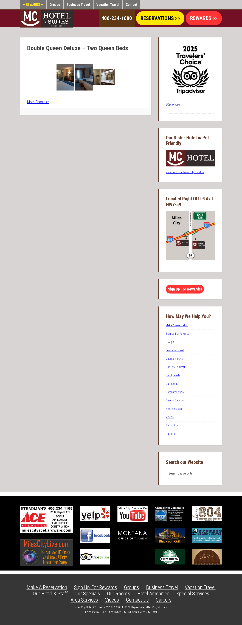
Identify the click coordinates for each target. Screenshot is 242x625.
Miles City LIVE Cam (126, 612)
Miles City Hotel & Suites (46, 19)
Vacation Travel (175, 358)
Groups (170, 342)
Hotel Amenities (175, 392)
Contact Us (172, 425)
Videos (170, 417)
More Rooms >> (38, 102)
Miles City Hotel (148, 612)
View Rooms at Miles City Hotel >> (185, 172)
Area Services (174, 408)
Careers (170, 433)
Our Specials (173, 375)
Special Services (175, 400)
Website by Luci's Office (99, 612)
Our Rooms (172, 383)
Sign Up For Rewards (177, 333)
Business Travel (175, 350)
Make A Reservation (177, 325)
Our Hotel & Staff (175, 367)
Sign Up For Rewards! (185, 289)
